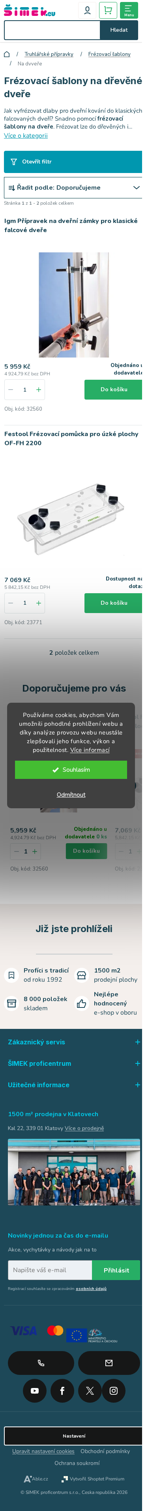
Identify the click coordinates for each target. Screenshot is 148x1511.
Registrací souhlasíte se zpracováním (57, 1289)
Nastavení (74, 1436)
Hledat (119, 30)
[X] (90, 1391)
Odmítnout (71, 795)
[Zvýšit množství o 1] (39, 390)
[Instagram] (114, 1388)
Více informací (90, 750)
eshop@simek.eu (109, 1363)
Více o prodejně (84, 1128)
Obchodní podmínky (105, 1451)
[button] (35, 851)
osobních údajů (91, 1289)
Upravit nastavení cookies (43, 1451)
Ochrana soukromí (76, 1463)
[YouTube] (35, 1388)
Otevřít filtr (37, 161)
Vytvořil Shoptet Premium (97, 1479)
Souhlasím (76, 770)
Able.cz (40, 1479)
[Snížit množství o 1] (11, 390)
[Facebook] (62, 1388)
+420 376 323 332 (41, 1363)
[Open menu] (129, 10)
